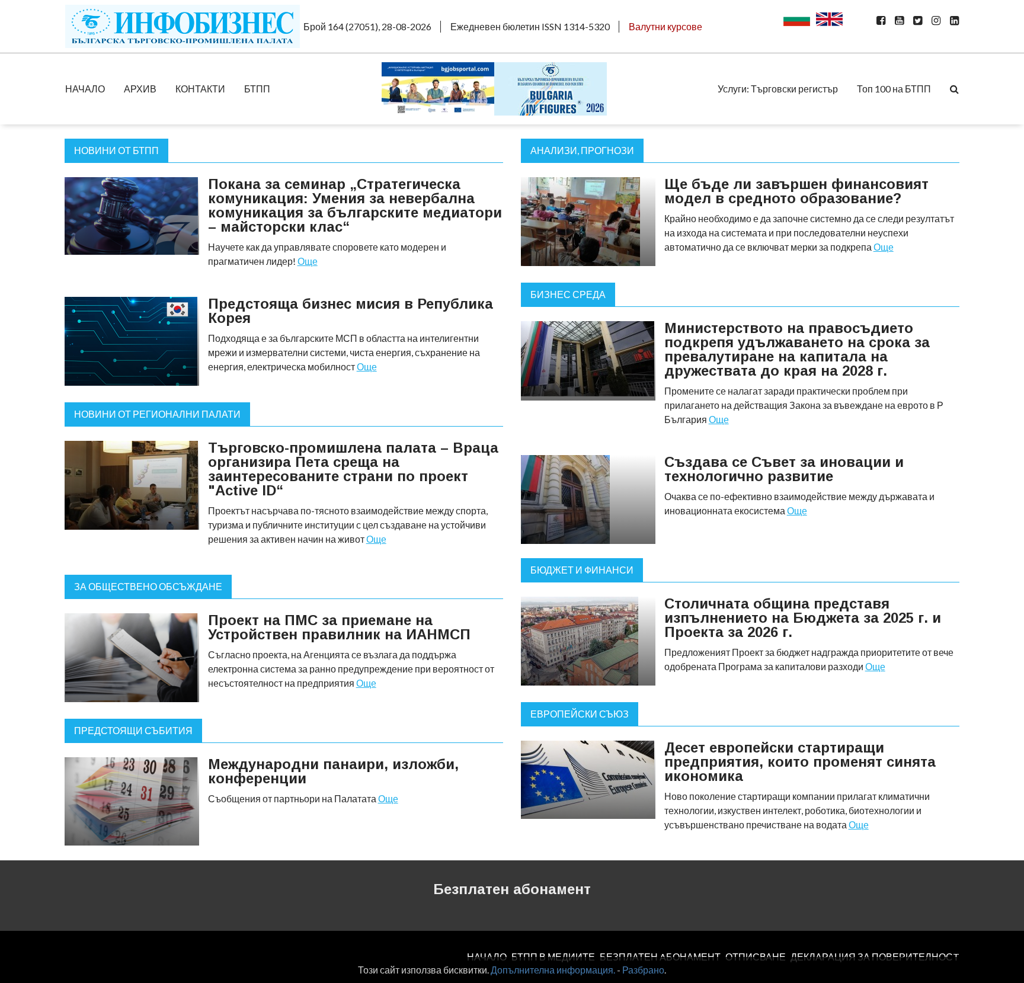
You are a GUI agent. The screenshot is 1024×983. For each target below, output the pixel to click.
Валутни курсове (665, 26)
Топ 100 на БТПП (894, 88)
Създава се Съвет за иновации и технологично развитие (784, 469)
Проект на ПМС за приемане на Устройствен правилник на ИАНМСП (339, 627)
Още (307, 261)
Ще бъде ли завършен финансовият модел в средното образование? (796, 191)
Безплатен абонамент (512, 889)
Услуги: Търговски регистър (778, 88)
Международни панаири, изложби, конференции (333, 771)
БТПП (257, 88)
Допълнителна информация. (553, 969)
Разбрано (643, 969)
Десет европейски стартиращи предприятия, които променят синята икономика (800, 761)
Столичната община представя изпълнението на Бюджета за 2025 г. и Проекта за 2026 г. (802, 617)
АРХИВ (140, 88)
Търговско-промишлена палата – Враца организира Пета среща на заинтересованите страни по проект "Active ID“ (353, 469)
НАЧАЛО (85, 88)
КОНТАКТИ (200, 88)
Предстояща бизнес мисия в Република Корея (350, 311)
